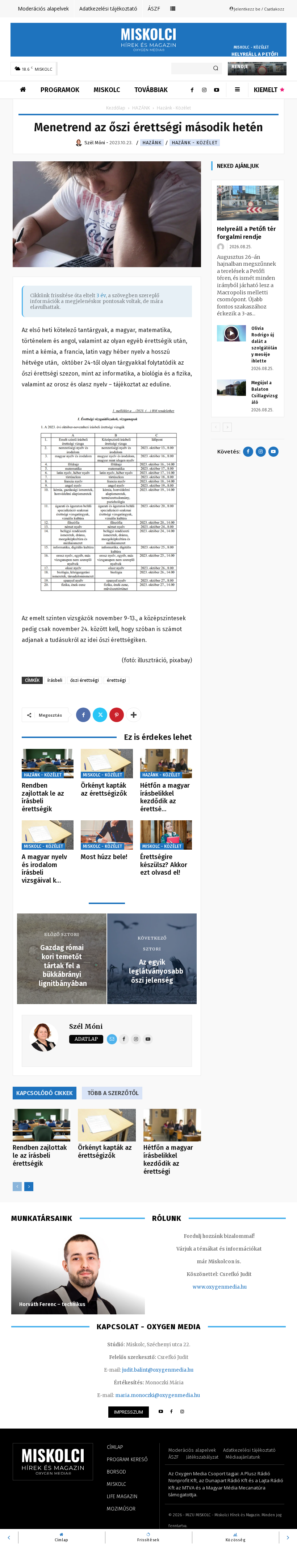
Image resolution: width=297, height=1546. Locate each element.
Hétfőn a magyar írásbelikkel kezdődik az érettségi (168, 1160)
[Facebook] (192, 90)
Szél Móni (86, 1026)
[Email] (112, 1039)
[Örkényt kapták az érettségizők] (107, 763)
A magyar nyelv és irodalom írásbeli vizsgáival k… (44, 868)
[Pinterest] (116, 715)
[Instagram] (204, 90)
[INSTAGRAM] (182, 1412)
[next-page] (28, 1186)
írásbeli (54, 680)
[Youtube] (216, 90)
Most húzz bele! (104, 857)
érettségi (116, 680)
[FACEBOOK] (171, 1412)
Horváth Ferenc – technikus (52, 1304)
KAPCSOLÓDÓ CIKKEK (44, 1093)
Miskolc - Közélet (251, 47)
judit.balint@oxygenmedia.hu (157, 1370)
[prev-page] (17, 1186)
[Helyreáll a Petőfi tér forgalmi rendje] (248, 203)
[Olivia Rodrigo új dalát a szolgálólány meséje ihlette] (231, 333)
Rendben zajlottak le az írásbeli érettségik (43, 797)
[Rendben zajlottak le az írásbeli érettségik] (48, 763)
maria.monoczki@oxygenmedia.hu (157, 1395)
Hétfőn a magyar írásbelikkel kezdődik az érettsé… (165, 797)
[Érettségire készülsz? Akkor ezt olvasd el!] (166, 835)
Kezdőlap (115, 108)
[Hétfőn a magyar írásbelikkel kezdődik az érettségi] (166, 763)
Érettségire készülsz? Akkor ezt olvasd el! (163, 864)
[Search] (215, 68)
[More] (133, 715)
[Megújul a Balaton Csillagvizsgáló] (231, 388)
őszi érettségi (84, 680)
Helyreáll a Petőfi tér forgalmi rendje (255, 60)
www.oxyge (207, 1287)
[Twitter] (100, 715)
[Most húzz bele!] (107, 835)
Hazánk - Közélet (195, 142)
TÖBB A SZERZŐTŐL (113, 1093)
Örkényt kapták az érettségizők (104, 789)
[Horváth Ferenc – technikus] (78, 1272)
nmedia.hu (234, 1287)
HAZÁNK (141, 108)
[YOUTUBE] (160, 1412)
